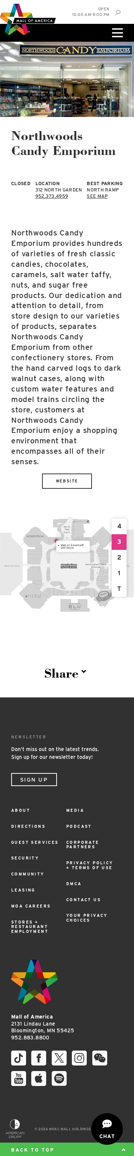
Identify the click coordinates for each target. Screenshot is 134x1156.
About (20, 810)
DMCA (74, 883)
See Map (97, 196)
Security (25, 858)
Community (28, 874)
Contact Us (83, 899)
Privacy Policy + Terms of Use (90, 865)
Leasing (23, 890)
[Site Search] (118, 12)
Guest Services (35, 842)
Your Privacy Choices (87, 918)
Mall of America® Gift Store (72, 547)
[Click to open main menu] (116, 33)
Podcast (79, 826)
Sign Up (34, 779)
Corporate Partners (82, 845)
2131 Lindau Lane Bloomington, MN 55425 (42, 1023)
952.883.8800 (30, 1038)
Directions (28, 826)
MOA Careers (31, 906)
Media (75, 810)
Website (67, 481)
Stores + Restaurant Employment (29, 927)
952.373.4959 (51, 196)
